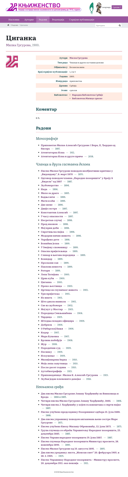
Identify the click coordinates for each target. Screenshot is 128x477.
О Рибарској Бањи (52, 328)
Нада (44, 189)
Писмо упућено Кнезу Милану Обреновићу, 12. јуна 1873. (76, 426)
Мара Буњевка (50, 336)
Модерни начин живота (56, 235)
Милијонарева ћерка (54, 359)
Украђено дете (50, 239)
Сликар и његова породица (58, 255)
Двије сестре (49, 208)
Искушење (48, 355)
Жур (43, 344)
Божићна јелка (50, 243)
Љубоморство (50, 185)
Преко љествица (51, 286)
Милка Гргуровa (18, 45)
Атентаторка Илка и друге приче (62, 156)
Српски (116, 7)
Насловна (13, 19)
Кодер (45, 332)
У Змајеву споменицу (54, 247)
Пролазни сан (50, 262)
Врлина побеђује (51, 340)
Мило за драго (50, 193)
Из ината (47, 297)
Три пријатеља (50, 293)
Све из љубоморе (52, 305)
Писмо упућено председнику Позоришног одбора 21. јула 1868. (80, 412)
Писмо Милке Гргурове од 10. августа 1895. (67, 448)
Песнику (46, 351)
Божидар (46, 259)
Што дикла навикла (53, 301)
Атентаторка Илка (53, 152)
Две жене (46, 204)
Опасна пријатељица (54, 251)
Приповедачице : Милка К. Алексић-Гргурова (69, 375)
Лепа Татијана (50, 274)
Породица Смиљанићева (56, 313)
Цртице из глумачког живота (59, 290)
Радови (43, 19)
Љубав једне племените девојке (61, 379)
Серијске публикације (81, 19)
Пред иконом (49, 224)
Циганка (46, 282)
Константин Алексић (54, 212)
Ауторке (29, 19)
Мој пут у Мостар (52, 309)
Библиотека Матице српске (87, 98)
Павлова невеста (51, 266)
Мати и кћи (48, 200)
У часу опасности (52, 216)
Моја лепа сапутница (54, 363)
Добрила (46, 324)
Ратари (45, 270)
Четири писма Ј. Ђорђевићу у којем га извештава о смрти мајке (81, 404)
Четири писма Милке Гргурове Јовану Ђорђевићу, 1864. (76, 400)
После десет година (53, 367)
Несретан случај (51, 220)
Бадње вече (48, 197)
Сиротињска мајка (53, 231)
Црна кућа (47, 278)
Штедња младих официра (57, 320)
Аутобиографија (51, 371)
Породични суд (51, 348)
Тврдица (46, 317)
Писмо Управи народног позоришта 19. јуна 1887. (71, 437)
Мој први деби (50, 228)
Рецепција (58, 19)
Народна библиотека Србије (87, 94)
